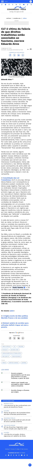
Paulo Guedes (18, 287)
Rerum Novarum (16, 356)
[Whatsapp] (1, 4)
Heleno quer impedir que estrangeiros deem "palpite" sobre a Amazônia (20, 384)
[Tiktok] (27, 4)
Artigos (18, 449)
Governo (24, 362)
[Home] (16, 8)
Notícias (8, 18)
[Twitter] (12, 4)
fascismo (20, 346)
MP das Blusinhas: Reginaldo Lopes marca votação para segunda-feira (15, 428)
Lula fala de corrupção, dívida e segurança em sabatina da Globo (15, 435)
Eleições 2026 (16, 18)
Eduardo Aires (14, 349)
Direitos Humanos (13, 362)
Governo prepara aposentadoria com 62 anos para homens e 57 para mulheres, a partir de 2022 (20, 375)
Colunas (13, 449)
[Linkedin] (16, 4)
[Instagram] (19, 4)
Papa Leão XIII (5, 356)
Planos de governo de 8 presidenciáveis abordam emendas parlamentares (17, 413)
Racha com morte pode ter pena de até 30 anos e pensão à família (17, 420)
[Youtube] (23, 4)
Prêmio (25, 18)
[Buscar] (31, 1)
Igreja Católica (6, 346)
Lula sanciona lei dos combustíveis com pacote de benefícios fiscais (17, 406)
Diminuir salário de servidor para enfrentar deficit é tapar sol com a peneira (14, 325)
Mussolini (5, 349)
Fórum (4, 362)
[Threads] (31, 4)
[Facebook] (11, 455)
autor (12, 311)
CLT (14, 346)
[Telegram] (5, 4)
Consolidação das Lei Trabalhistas (11, 353)
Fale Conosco (24, 449)
